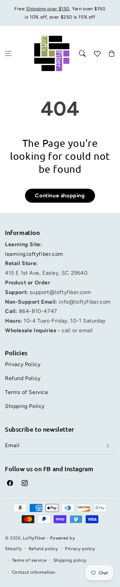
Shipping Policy (25, 406)
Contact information (33, 572)
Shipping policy (70, 560)
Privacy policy (80, 548)
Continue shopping (60, 195)
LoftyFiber (34, 538)
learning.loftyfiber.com (34, 254)
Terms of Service (26, 392)
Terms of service (29, 560)
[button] (8, 53)
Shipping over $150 (48, 9)
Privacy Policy (22, 364)
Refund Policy (23, 378)
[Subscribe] (107, 446)
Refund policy (43, 548)
